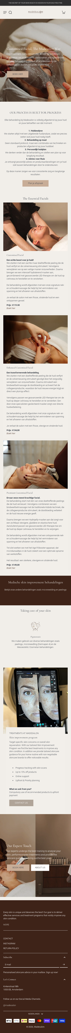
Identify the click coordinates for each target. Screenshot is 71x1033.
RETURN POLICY (11, 948)
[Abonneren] (64, 964)
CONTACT (8, 938)
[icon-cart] (63, 12)
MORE (6, 924)
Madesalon (39, 1027)
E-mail (8, 964)
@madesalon (9, 1005)
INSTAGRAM (9, 943)
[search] (10, 12)
